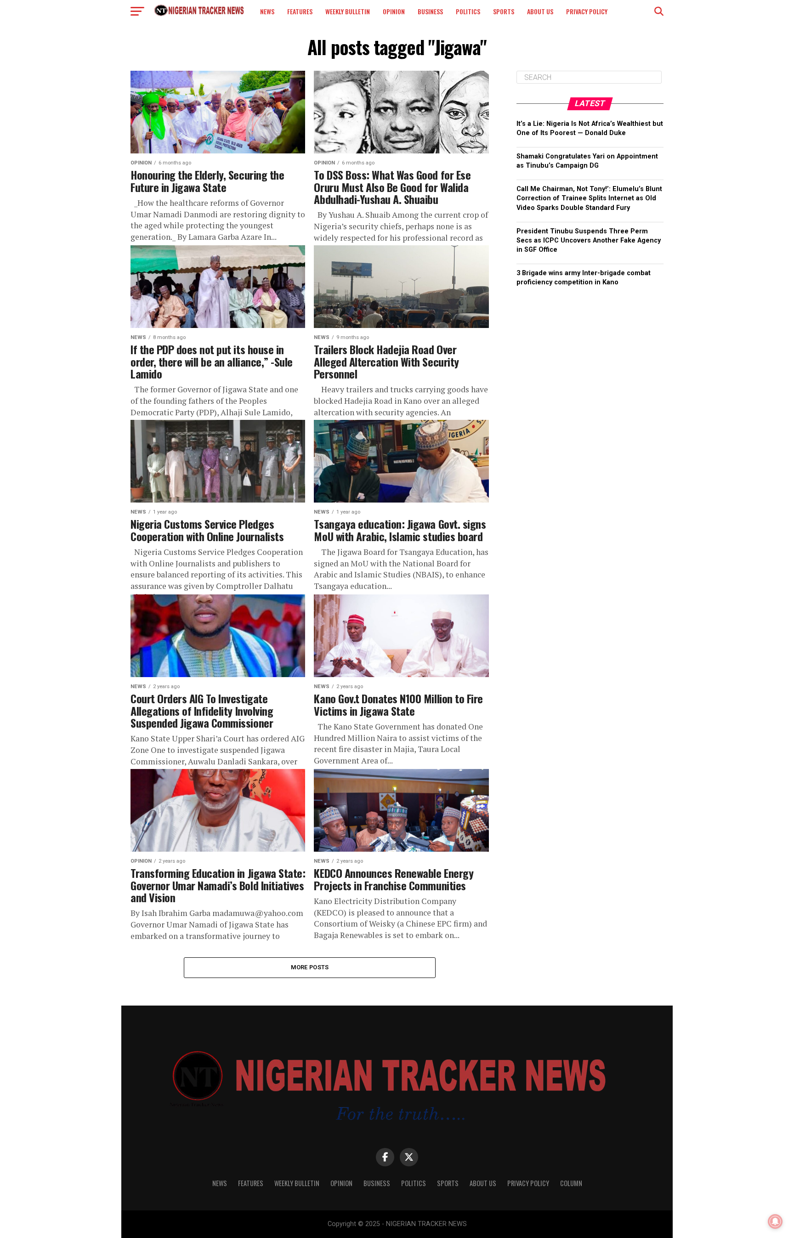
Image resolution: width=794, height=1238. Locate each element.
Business (430, 11)
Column (571, 1183)
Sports (503, 11)
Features (299, 11)
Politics (468, 11)
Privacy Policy (586, 11)
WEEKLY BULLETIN (347, 11)
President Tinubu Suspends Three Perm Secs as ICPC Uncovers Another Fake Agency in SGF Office (588, 240)
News (267, 11)
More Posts (310, 967)
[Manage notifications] (775, 1221)
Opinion (394, 11)
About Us (540, 11)
